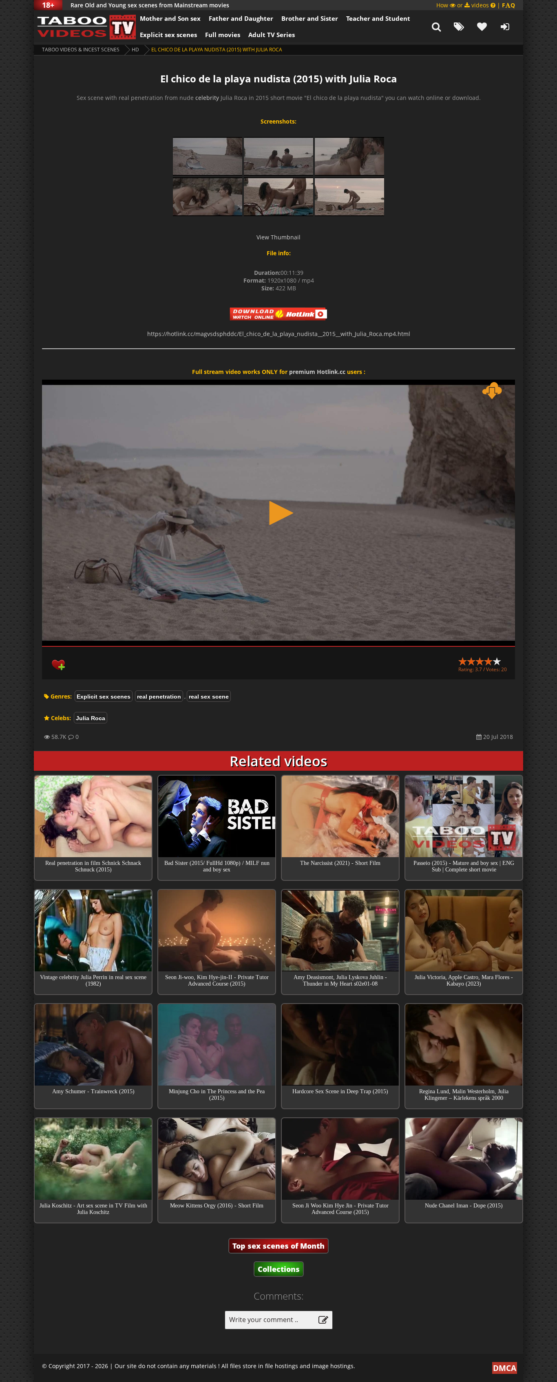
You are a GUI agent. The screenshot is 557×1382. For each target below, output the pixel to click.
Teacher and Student (378, 18)
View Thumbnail (278, 237)
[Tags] (459, 26)
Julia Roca (90, 718)
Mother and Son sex (170, 18)
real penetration (159, 696)
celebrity (207, 98)
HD (135, 49)
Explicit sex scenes (168, 35)
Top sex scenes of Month (278, 1246)
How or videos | (475, 5)
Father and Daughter (241, 18)
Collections (279, 1269)
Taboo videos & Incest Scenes (80, 49)
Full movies (222, 35)
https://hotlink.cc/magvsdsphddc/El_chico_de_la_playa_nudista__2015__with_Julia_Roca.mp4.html (278, 334)
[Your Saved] (482, 26)
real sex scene (209, 696)
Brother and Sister (309, 18)
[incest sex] (85, 26)
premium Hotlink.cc (317, 372)
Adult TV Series (271, 35)
